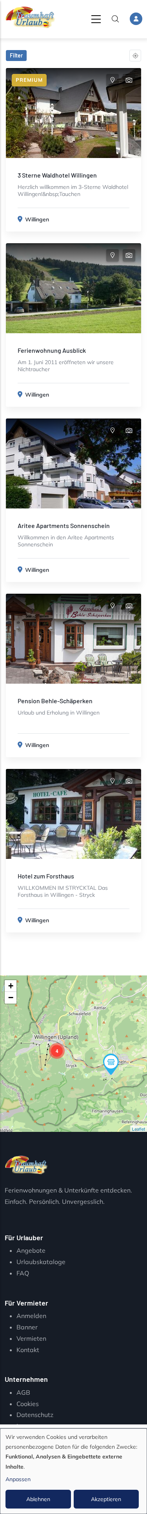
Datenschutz (34, 1415)
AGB (23, 1392)
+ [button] (10, 986)
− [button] (10, 997)
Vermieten (31, 1338)
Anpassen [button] (18, 1479)
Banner (27, 1327)
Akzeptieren (106, 1499)
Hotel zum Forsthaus (46, 876)
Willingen (37, 219)
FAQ (22, 1273)
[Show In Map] (112, 80)
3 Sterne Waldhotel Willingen (57, 175)
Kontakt (27, 1350)
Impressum (32, 1426)
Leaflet (138, 1129)
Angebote (30, 1250)
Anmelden (31, 1316)
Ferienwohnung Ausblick (52, 350)
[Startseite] (30, 17)
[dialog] (73, 1471)
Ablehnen (38, 1499)
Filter (16, 55)
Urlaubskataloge (40, 1262)
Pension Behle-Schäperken (55, 700)
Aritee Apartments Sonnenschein (64, 525)
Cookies (27, 1404)
